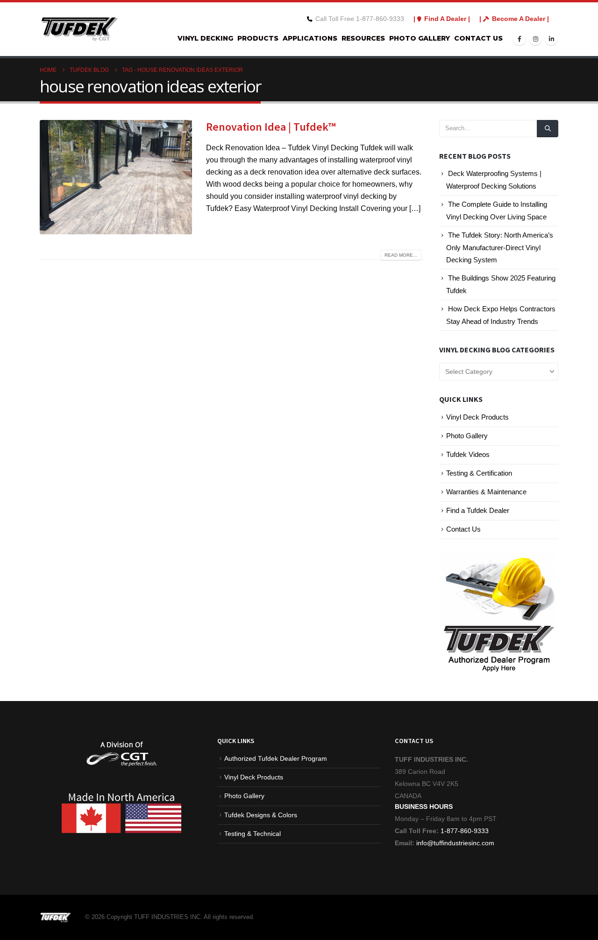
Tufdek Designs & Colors (260, 815)
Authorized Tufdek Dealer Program (275, 758)
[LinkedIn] (551, 38)
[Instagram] (535, 38)
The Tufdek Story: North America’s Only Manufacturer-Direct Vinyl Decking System (499, 247)
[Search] (547, 128)
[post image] (116, 177)
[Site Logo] (79, 29)
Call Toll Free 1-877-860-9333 (359, 18)
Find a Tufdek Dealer (477, 510)
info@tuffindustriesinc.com (454, 843)
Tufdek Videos (468, 454)
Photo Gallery (419, 38)
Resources (363, 38)
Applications (310, 38)
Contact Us (478, 38)
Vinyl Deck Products (477, 417)
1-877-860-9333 (465, 831)
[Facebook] (519, 38)
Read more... (400, 255)
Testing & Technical (252, 833)
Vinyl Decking (205, 38)
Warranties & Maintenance (486, 492)
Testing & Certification (479, 473)
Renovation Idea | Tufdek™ (271, 127)
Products (257, 38)
